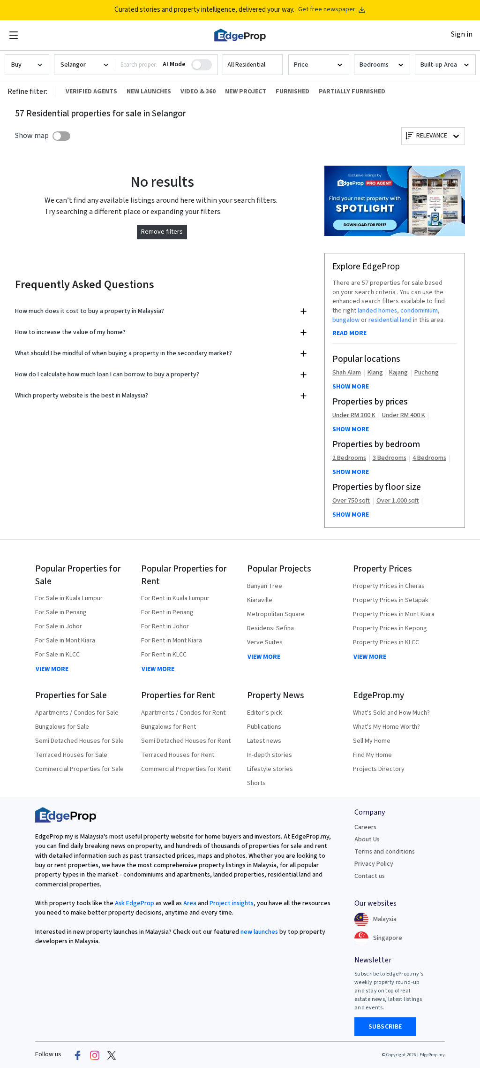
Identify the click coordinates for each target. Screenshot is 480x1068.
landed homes (377, 310)
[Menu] (14, 35)
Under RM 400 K (403, 415)
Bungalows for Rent (168, 727)
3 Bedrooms (389, 458)
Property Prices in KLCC (386, 642)
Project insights (231, 903)
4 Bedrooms (429, 458)
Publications (264, 727)
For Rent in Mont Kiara (171, 640)
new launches (259, 932)
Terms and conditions (384, 851)
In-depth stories (269, 755)
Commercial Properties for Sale (79, 769)
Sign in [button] (461, 34)
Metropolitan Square (276, 614)
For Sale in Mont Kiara (65, 640)
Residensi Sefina (270, 628)
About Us (367, 839)
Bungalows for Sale (62, 727)
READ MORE (349, 333)
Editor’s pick (264, 712)
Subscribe (385, 1026)
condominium (419, 310)
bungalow (346, 320)
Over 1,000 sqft (397, 500)
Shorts (256, 783)
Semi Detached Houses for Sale (79, 741)
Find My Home (372, 755)
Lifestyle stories (270, 769)
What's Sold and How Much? (391, 712)
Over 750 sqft (351, 500)
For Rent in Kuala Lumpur (175, 598)
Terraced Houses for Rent (177, 755)
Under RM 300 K (353, 415)
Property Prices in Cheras (389, 586)
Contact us (369, 876)
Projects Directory (379, 769)
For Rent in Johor (165, 626)
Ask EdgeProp (134, 903)
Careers (365, 827)
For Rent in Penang (167, 612)
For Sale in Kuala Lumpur (69, 598)
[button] (252, 65)
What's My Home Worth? (386, 727)
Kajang (398, 372)
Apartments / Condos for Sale (77, 712)
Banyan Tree (264, 586)
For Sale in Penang (61, 612)
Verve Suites (265, 642)
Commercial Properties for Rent (186, 769)
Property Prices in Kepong (390, 628)
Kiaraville (259, 600)
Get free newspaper (326, 9)
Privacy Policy (373, 864)
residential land (390, 320)
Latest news (264, 741)
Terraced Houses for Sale (71, 755)
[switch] (61, 136)
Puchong (426, 372)
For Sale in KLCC (57, 654)
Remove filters (162, 231)
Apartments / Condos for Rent (183, 712)
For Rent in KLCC (164, 654)
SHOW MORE (350, 386)
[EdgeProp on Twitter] (111, 1055)
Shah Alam (346, 372)
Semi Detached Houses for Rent (186, 741)
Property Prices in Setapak (390, 600)
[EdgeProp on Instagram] (94, 1055)
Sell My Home (371, 741)
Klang (375, 372)
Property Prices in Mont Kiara (394, 614)
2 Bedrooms (349, 458)
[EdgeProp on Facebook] (77, 1055)
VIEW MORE (52, 669)
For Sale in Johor (58, 626)
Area (189, 903)
